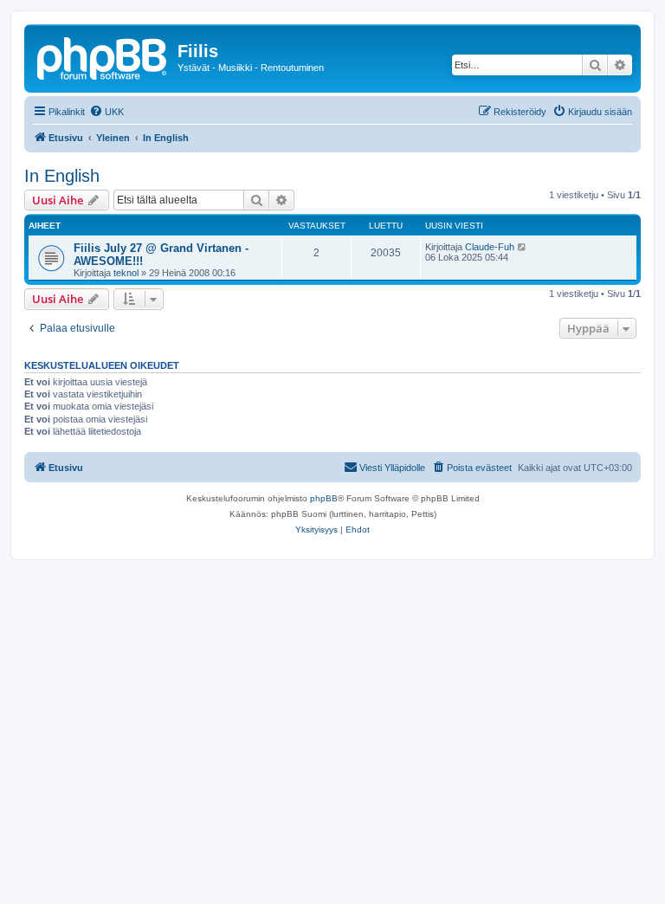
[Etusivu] (103, 56)
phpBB (324, 498)
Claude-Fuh (489, 247)
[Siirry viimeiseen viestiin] (522, 247)
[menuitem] (106, 111)
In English (62, 175)
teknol (126, 273)
